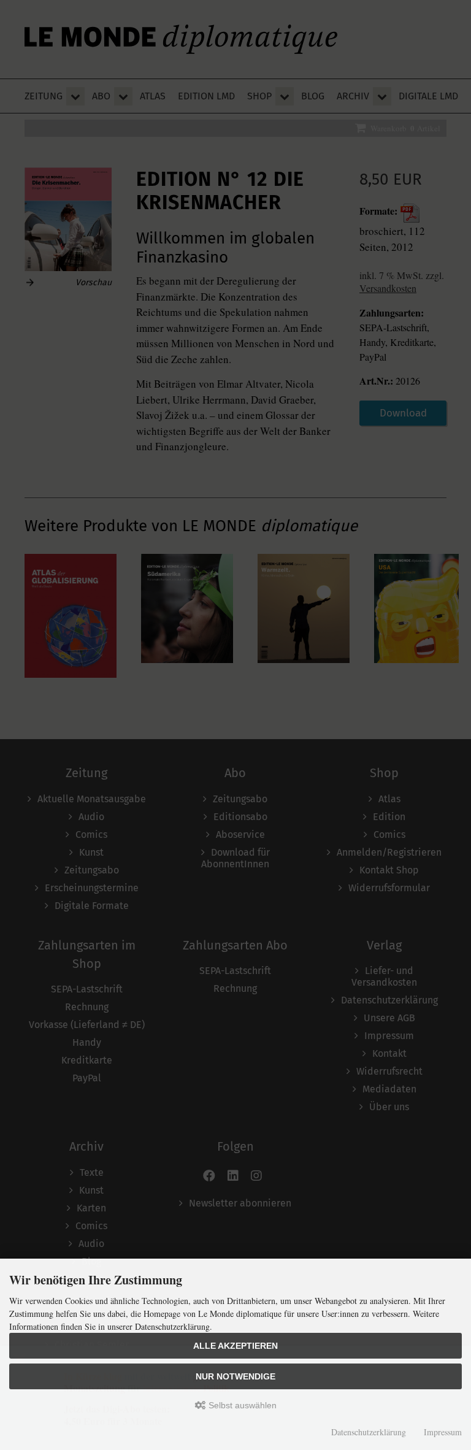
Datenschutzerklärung (368, 1432)
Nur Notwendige (235, 1376)
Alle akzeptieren (235, 1346)
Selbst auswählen (241, 1405)
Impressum (443, 1432)
